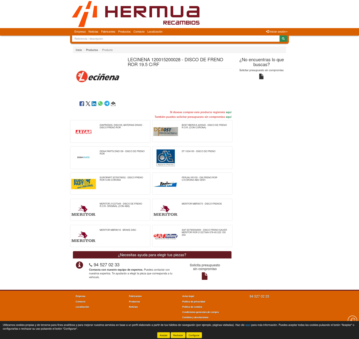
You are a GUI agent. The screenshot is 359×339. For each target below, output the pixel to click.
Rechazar (178, 335)
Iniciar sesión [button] (277, 31)
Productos (124, 31)
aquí (228, 112)
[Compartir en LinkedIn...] (94, 104)
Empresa (80, 31)
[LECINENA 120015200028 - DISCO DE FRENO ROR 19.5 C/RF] (97, 76)
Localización (154, 31)
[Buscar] (283, 38)
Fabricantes (108, 31)
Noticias (93, 31)
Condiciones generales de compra (200, 312)
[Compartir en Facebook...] (81, 104)
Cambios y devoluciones (195, 317)
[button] (113, 104)
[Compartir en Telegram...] (107, 104)
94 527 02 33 (106, 264)
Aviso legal (188, 296)
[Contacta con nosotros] (352, 320)
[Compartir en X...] (88, 104)
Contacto (139, 31)
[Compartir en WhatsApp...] (101, 104)
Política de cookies (192, 306)
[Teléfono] (90, 264)
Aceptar (164, 335)
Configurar (194, 335)
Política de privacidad (193, 301)
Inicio (79, 50)
